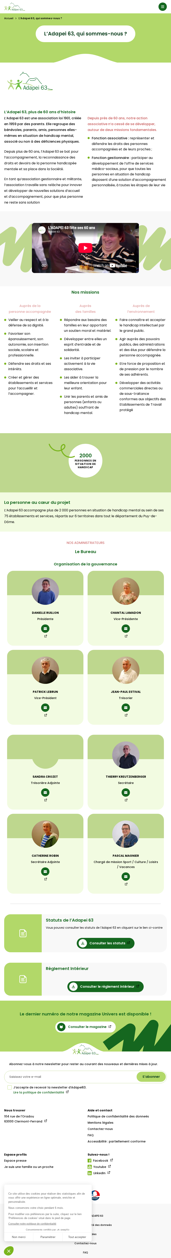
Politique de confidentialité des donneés (118, 1116)
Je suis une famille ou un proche (28, 1167)
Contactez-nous (100, 1129)
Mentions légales (100, 1123)
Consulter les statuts (107, 943)
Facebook (100, 1161)
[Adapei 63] (14, 7)
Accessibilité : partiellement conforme (117, 1141)
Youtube (99, 1167)
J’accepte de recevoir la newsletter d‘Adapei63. (49, 1087)
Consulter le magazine (87, 1026)
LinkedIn (99, 1173)
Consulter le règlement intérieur (107, 986)
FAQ (91, 1135)
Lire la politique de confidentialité (38, 1092)
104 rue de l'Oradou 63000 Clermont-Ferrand (23, 1118)
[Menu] (162, 7)
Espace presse (15, 1161)
